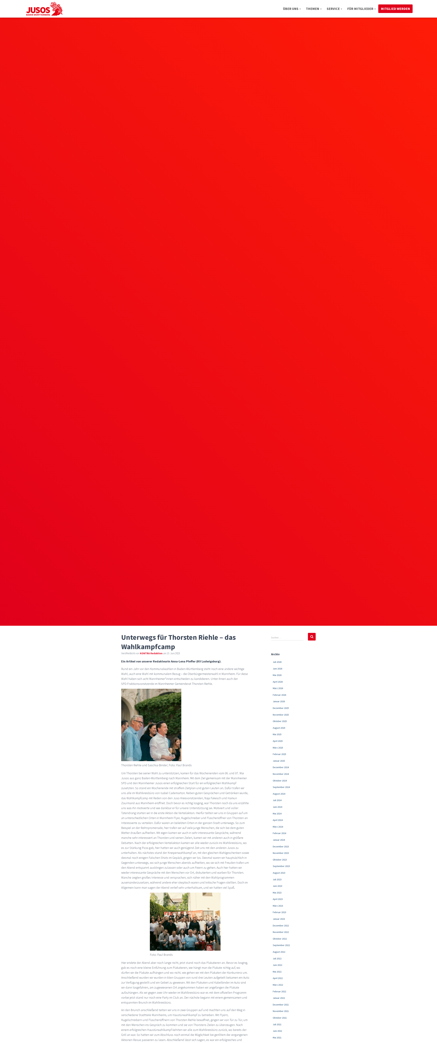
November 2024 (281, 773)
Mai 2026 (277, 675)
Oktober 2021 (280, 1017)
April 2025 (278, 741)
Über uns (291, 8)
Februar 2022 (279, 991)
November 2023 (281, 853)
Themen (313, 8)
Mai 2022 (277, 971)
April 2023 (278, 899)
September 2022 (281, 945)
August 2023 (279, 872)
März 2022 (278, 984)
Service (333, 8)
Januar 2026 (279, 701)
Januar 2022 (279, 997)
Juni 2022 (277, 965)
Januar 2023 (279, 918)
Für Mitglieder (360, 8)
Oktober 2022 (280, 938)
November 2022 (281, 932)
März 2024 (278, 826)
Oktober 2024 (280, 780)
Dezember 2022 (281, 925)
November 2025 (281, 714)
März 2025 (278, 747)
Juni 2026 (277, 668)
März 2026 (278, 688)
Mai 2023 (277, 892)
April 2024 (278, 820)
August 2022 (279, 951)
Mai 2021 (277, 1037)
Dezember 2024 (281, 767)
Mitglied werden (395, 8)
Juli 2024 (277, 800)
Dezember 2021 (281, 1004)
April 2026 (278, 681)
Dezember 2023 (281, 846)
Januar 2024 (279, 839)
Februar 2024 (279, 833)
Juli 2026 (277, 661)
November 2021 (281, 1011)
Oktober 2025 (280, 721)
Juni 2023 (277, 885)
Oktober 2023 (280, 859)
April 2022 (278, 978)
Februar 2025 (279, 754)
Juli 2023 (277, 879)
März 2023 (278, 905)
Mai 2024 (277, 813)
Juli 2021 (277, 1024)
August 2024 (279, 793)
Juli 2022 (277, 958)
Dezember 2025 (281, 708)
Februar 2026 (279, 694)
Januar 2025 (279, 760)
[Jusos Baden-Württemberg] (44, 9)
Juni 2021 (277, 1030)
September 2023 (281, 866)
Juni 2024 (277, 806)
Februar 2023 (279, 912)
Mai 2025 (277, 734)
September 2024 (281, 787)
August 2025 (279, 727)
